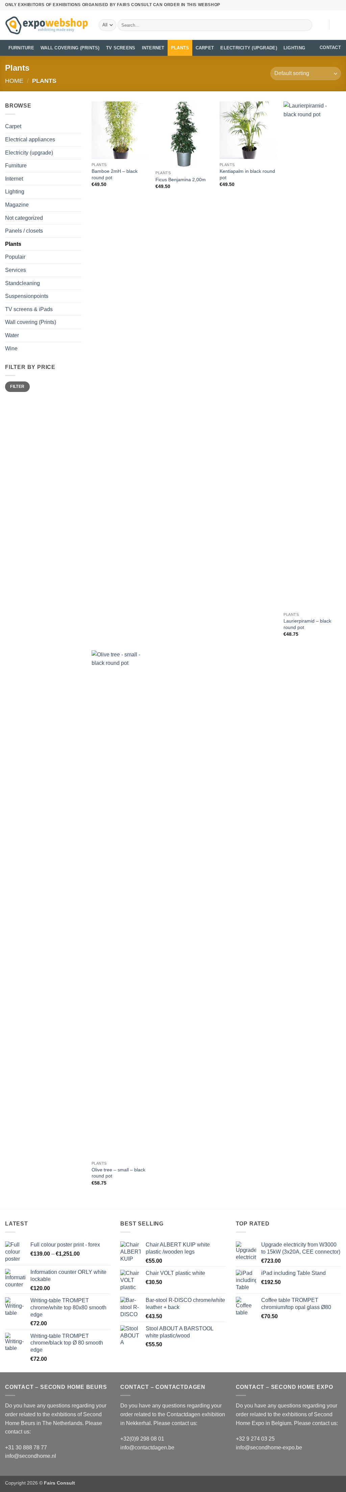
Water (12, 335)
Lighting (294, 47)
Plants (180, 47)
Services (15, 270)
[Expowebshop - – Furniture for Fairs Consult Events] (47, 25)
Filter (17, 386)
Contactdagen (183, 1414)
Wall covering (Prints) (30, 322)
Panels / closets (24, 231)
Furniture (21, 47)
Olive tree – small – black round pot (118, 1173)
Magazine (17, 205)
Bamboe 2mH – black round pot (115, 174)
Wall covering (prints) (70, 47)
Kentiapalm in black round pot (247, 174)
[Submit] (306, 25)
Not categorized (24, 218)
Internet (153, 47)
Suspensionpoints (26, 296)
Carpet (205, 47)
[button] (337, 25)
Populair (15, 257)
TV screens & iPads (29, 309)
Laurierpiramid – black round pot (307, 624)
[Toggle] (77, 166)
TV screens (120, 47)
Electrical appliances (30, 139)
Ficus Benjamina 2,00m (180, 179)
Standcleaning (22, 283)
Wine (11, 348)
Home (14, 80)
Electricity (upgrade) (248, 47)
